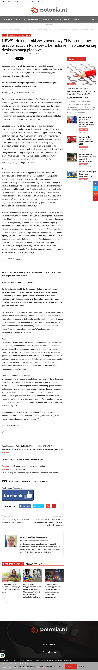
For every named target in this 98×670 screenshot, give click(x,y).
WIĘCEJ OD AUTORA (34, 564)
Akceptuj (71, 666)
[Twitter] (49, 652)
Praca (66, 19)
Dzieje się (6, 19)
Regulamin (68, 660)
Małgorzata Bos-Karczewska (16, 54)
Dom (57, 19)
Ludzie (26, 29)
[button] (93, 19)
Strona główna (7, 29)
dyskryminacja (14, 481)
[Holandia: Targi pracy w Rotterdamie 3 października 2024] (72, 174)
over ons (5, 453)
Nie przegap (33, 19)
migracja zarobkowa (40, 481)
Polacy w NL (72, 84)
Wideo (76, 19)
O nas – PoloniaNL (17, 660)
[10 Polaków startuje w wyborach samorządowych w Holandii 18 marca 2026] (81, 74)
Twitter (5, 469)
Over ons (26, 2)
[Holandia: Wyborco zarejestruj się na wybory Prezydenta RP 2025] (72, 139)
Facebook (6, 466)
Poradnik (46, 19)
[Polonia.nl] (49, 10)
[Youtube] (55, 652)
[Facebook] (43, 652)
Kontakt (40, 2)
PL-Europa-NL (13, 35)
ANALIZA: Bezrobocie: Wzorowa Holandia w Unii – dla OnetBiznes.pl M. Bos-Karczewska (49, 522)
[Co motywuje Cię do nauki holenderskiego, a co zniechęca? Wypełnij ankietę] (11, 575)
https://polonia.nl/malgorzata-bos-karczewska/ (34, 540)
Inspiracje (19, 19)
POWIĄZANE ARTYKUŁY (13, 564)
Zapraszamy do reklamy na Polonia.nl (48, 660)
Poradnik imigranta (24, 35)
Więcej (81, 666)
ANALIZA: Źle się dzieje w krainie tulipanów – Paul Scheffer (15, 520)
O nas (33, 2)
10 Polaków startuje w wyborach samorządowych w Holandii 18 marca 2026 (81, 91)
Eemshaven (26, 481)
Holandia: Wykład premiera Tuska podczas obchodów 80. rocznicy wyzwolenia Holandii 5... (87, 122)
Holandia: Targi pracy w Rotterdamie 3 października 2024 (87, 174)
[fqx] (4, 655)
